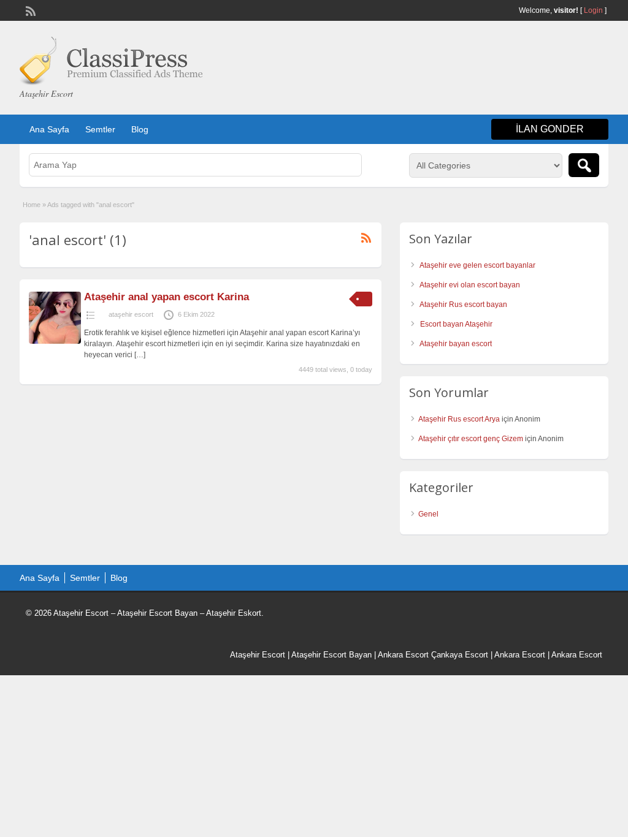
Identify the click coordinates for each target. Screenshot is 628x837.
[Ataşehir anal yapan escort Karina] (55, 341)
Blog (139, 129)
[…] (139, 354)
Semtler (100, 129)
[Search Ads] (584, 165)
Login (593, 10)
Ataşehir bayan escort (455, 343)
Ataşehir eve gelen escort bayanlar (477, 265)
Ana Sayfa (49, 129)
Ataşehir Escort (257, 654)
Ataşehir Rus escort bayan (463, 304)
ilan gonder (550, 129)
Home (31, 204)
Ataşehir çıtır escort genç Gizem (470, 438)
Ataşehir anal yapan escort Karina (166, 297)
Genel (428, 514)
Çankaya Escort (459, 654)
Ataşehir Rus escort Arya (459, 419)
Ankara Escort (403, 654)
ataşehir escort (131, 314)
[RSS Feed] (29, 10)
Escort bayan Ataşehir (456, 324)
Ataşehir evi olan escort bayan (469, 285)
